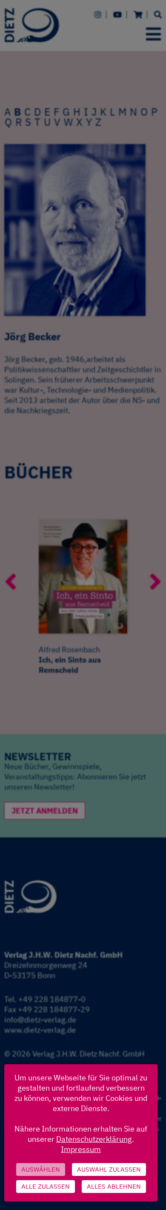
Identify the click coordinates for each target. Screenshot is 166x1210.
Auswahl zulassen (109, 1169)
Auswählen (40, 1169)
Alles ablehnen (114, 1186)
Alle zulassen (45, 1186)
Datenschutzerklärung (94, 1139)
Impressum (81, 1149)
